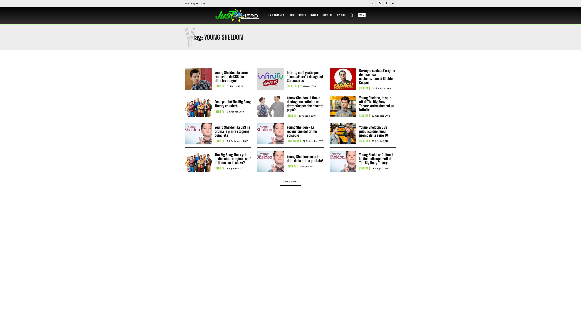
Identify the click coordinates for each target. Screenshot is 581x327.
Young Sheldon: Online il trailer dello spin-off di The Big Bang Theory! (376, 158)
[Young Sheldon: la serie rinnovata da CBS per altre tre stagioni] (198, 79)
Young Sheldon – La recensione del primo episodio (302, 131)
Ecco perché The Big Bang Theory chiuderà (233, 104)
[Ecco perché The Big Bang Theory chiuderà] (198, 106)
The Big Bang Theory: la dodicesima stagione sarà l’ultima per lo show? (233, 158)
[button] (351, 15)
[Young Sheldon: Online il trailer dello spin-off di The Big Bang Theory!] (343, 161)
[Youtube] (393, 3)
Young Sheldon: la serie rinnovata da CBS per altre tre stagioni (231, 76)
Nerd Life (292, 86)
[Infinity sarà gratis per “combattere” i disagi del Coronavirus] (270, 79)
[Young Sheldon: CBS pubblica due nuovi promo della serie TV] (343, 133)
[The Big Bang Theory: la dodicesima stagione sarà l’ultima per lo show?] (198, 161)
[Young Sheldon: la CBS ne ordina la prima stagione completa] (198, 133)
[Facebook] (372, 3)
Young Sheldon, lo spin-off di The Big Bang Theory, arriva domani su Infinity (376, 104)
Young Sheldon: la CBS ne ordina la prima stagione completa (232, 131)
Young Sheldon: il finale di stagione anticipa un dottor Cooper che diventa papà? (305, 104)
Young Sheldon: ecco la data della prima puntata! (305, 158)
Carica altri (290, 181)
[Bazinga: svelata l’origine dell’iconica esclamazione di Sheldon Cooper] (343, 79)
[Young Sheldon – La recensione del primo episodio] (270, 133)
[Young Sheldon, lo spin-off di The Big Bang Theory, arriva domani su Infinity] (343, 106)
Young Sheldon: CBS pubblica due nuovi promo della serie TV (373, 131)
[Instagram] (379, 3)
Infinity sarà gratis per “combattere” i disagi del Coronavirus (305, 76)
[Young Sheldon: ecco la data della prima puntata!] (270, 161)
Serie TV (220, 86)
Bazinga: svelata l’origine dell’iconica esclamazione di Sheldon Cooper (377, 76)
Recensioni (293, 141)
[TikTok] (386, 3)
